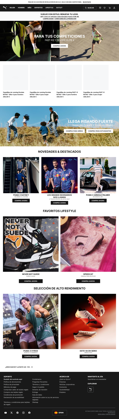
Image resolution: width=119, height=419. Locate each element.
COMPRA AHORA (48, 18)
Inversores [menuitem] (63, 387)
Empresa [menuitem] (63, 382)
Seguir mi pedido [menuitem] (38, 387)
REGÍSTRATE (87, 2)
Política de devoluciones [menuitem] (12, 382)
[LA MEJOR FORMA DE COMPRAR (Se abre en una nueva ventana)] (91, 389)
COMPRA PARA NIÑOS (74, 131)
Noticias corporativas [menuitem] (67, 384)
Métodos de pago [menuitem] (10, 387)
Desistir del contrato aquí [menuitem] (13, 379)
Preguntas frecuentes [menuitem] (39, 382)
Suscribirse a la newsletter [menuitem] (97, 379)
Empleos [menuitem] (63, 392)
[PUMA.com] (4, 8)
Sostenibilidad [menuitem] (64, 390)
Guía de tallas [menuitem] (37, 395)
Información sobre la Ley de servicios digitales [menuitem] (45, 398)
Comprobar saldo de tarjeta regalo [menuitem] (16, 390)
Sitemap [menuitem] (35, 402)
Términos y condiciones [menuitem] (40, 384)
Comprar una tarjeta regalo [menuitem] (13, 392)
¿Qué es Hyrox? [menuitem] (65, 379)
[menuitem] (12, 7)
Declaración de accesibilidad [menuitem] (14, 397)
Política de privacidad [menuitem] (11, 384)
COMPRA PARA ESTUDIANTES (99, 131)
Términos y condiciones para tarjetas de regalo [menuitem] (17, 403)
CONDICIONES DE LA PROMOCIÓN (65, 18)
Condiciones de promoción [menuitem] (13, 395)
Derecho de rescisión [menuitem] (39, 390)
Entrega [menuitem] (35, 392)
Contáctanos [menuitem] (36, 379)
